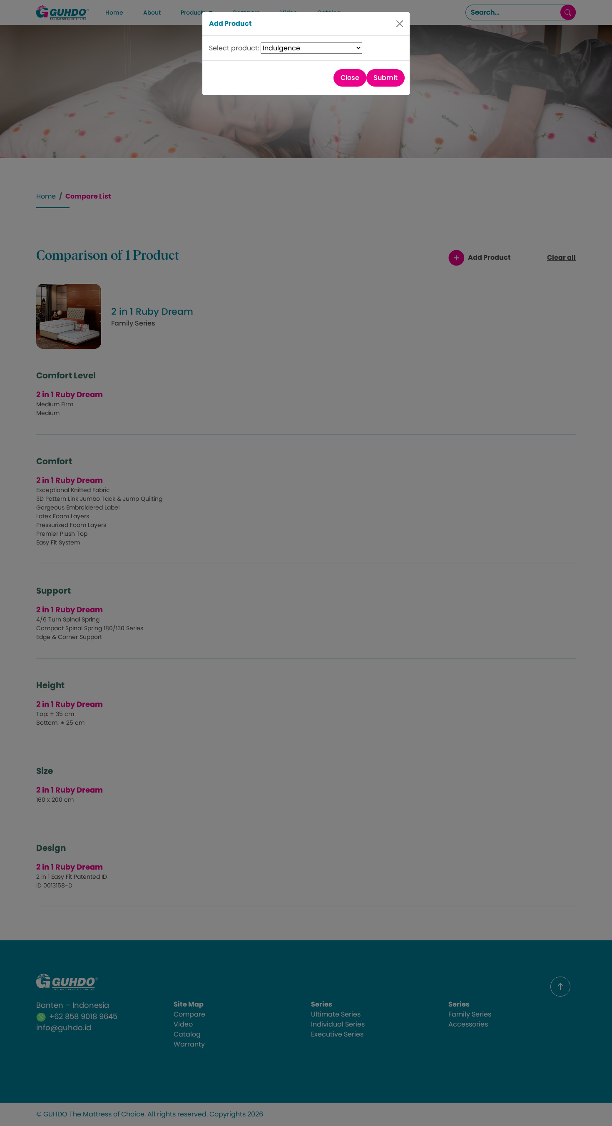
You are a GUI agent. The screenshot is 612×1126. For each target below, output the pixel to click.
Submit (385, 77)
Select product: (235, 48)
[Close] (399, 23)
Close (350, 77)
